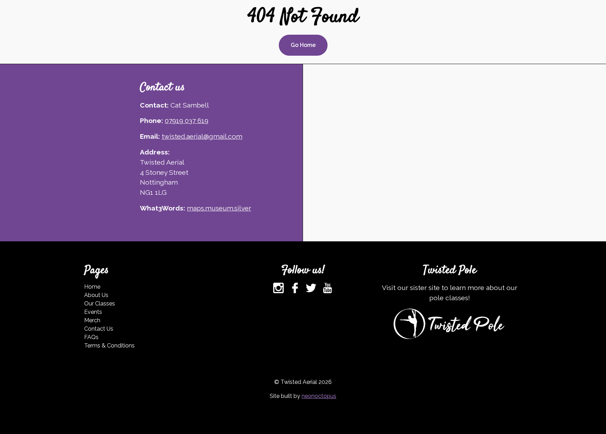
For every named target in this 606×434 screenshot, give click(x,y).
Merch (92, 320)
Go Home (303, 45)
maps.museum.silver (219, 208)
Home (92, 286)
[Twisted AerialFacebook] (295, 288)
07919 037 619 (186, 120)
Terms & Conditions (109, 345)
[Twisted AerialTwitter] (311, 288)
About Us (96, 295)
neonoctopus (319, 396)
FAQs (91, 337)
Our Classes (99, 303)
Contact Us (98, 328)
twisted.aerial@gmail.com (202, 136)
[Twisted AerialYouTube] (327, 288)
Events (93, 312)
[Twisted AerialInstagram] (278, 288)
